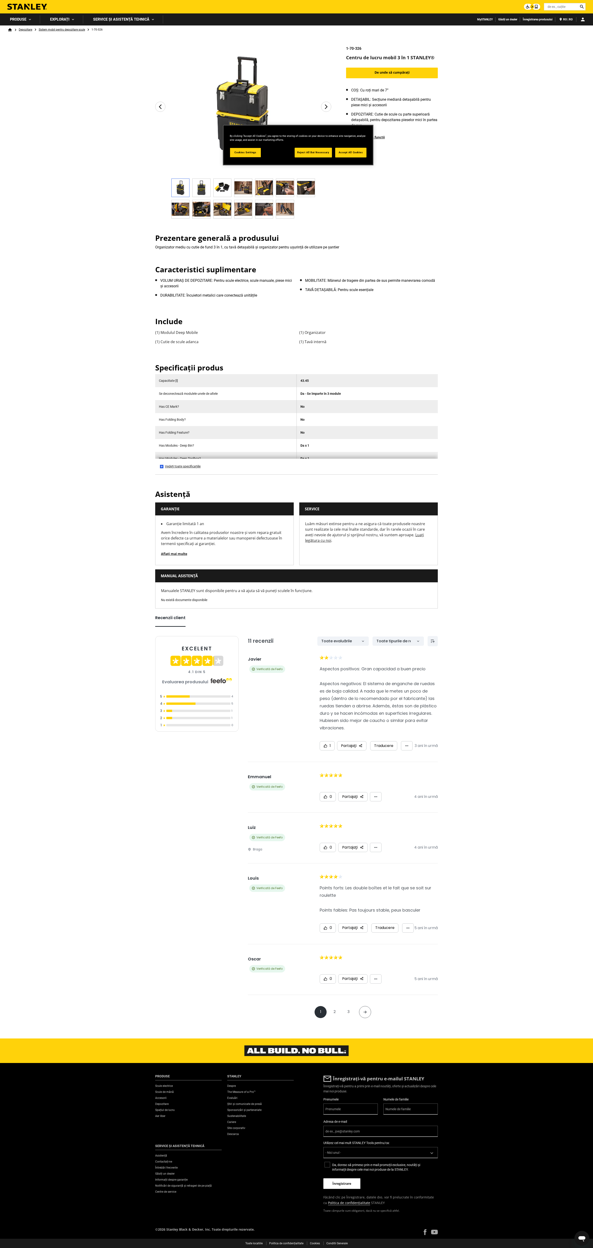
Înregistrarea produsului (537, 19)
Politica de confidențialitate (349, 1203)
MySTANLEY (485, 19)
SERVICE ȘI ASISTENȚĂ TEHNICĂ (121, 19)
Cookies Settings (245, 152)
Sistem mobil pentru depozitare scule (62, 29)
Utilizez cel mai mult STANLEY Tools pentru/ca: (356, 1143)
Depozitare (25, 29)
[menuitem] (20, 19)
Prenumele (331, 1099)
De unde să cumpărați (392, 72)
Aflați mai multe (174, 554)
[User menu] (582, 19)
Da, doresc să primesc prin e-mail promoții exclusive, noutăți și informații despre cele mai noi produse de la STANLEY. (376, 1167)
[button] (425, 1232)
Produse (18, 19)
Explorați (59, 19)
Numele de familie (396, 1099)
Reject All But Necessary (313, 152)
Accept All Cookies (351, 152)
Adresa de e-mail (335, 1121)
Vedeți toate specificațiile (183, 466)
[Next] (326, 107)
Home (10, 30)
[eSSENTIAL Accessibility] (532, 6)
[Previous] (160, 107)
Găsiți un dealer (507, 19)
